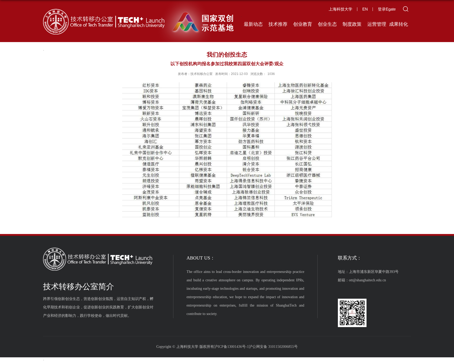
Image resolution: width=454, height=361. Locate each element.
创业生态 (327, 24)
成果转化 (398, 24)
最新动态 (253, 24)
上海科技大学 (340, 9)
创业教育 (302, 24)
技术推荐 (278, 24)
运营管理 (376, 24)
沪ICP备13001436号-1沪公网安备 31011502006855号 (256, 347)
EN (365, 9)
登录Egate (387, 9)
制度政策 (352, 24)
